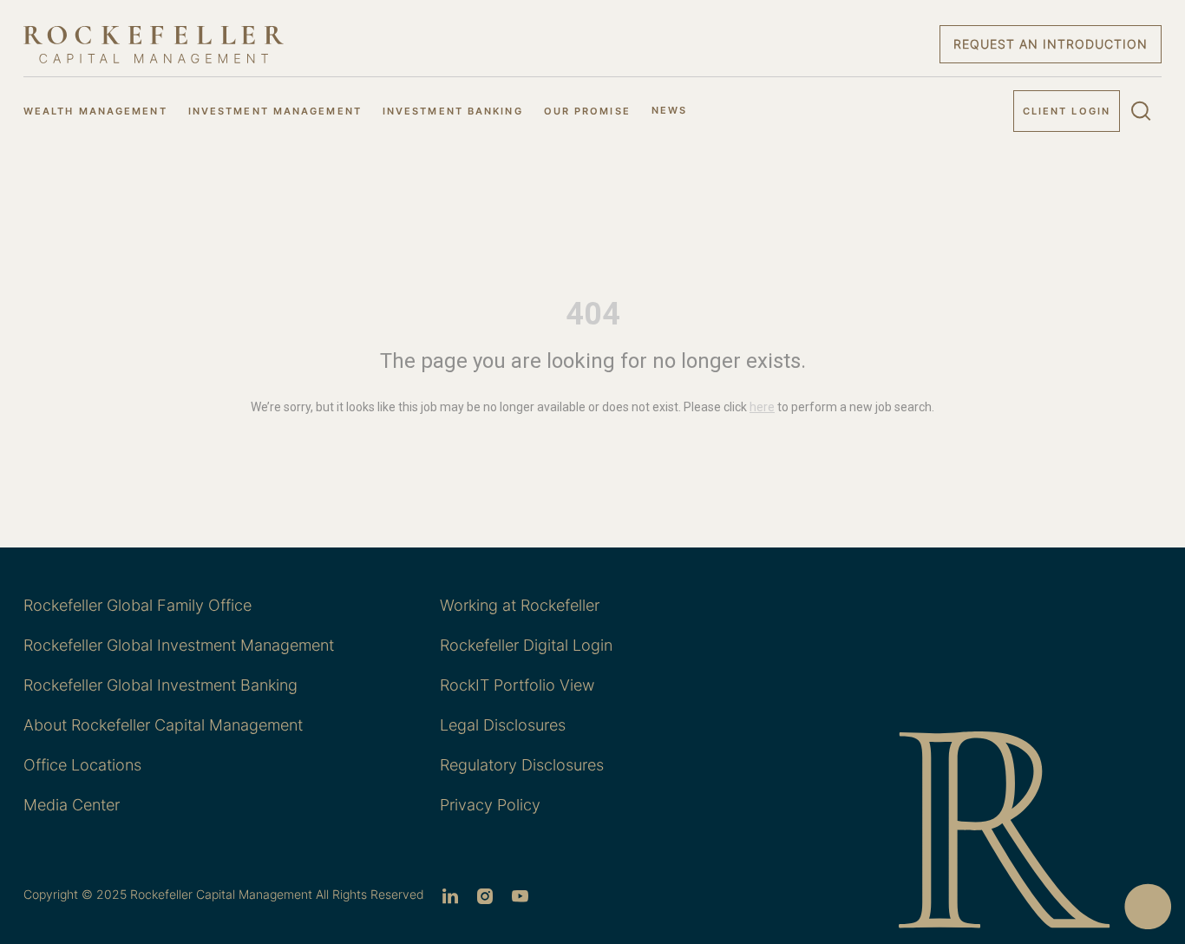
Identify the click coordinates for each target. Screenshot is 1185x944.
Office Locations (82, 765)
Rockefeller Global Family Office (137, 605)
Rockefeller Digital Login (526, 645)
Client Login (1066, 111)
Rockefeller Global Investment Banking (160, 685)
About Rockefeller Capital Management (163, 725)
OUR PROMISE (587, 111)
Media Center (71, 805)
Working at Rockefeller (519, 605)
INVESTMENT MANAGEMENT (275, 111)
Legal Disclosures (503, 725)
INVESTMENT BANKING (453, 111)
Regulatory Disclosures (522, 765)
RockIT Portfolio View (517, 685)
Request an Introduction (1050, 43)
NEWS (669, 110)
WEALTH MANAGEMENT (95, 111)
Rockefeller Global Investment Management (178, 645)
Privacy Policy (490, 805)
